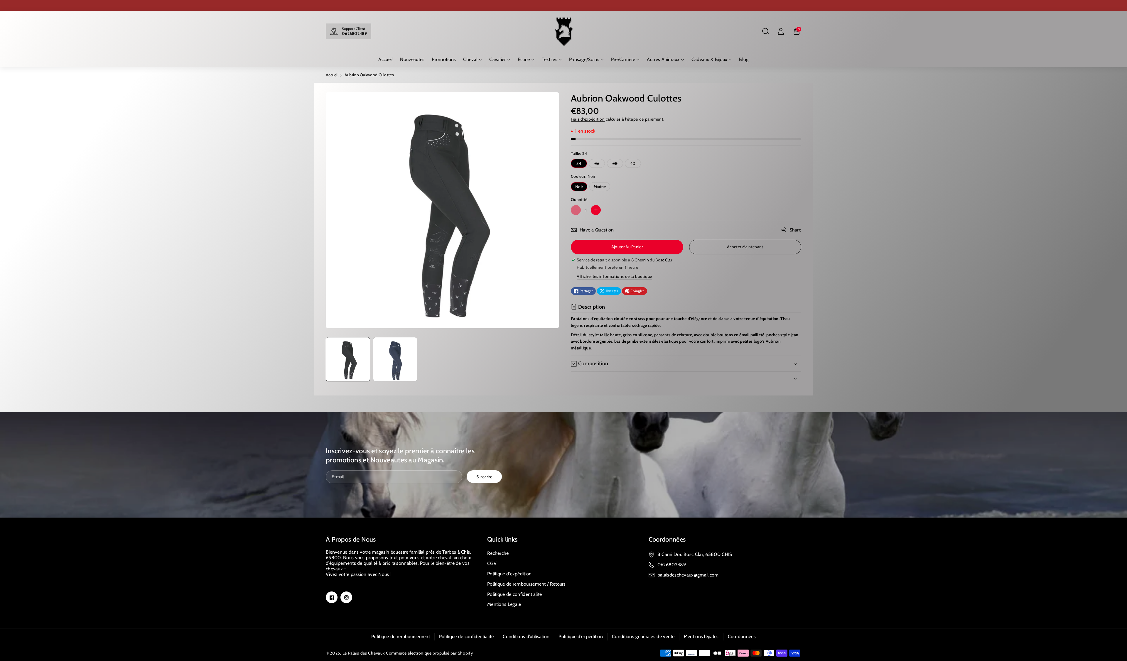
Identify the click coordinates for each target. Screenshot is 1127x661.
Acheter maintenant (745, 246)
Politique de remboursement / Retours (526, 584)
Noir (579, 186)
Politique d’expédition (581, 636)
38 (616, 164)
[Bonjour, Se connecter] (780, 31)
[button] (765, 31)
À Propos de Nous (351, 539)
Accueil (332, 74)
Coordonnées (667, 539)
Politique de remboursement (400, 636)
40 (633, 163)
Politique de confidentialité (514, 594)
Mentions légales (701, 636)
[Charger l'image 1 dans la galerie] (348, 359)
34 (578, 163)
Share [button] (795, 230)
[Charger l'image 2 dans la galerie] (395, 359)
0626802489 (354, 33)
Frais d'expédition (588, 119)
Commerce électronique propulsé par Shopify (429, 653)
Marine (601, 187)
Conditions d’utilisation (526, 636)
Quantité (579, 199)
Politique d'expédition (509, 574)
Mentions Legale (504, 604)
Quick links (502, 539)
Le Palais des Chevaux (364, 653)
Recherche (498, 553)
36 (598, 164)
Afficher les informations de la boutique (614, 276)
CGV (492, 563)
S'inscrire (484, 476)
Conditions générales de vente (643, 636)
